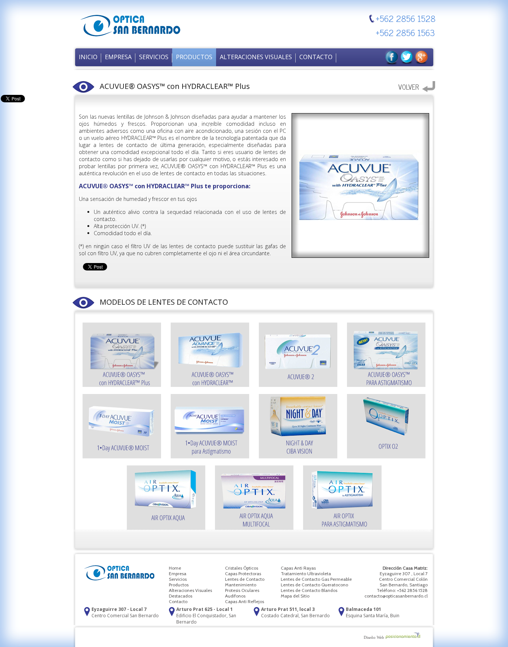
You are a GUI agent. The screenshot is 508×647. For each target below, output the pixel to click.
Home (175, 568)
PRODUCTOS (194, 57)
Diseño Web (374, 637)
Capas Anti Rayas (298, 568)
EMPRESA (118, 57)
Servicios (178, 579)
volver (408, 86)
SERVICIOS (153, 57)
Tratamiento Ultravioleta (306, 573)
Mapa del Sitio (295, 596)
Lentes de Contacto (244, 579)
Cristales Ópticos (241, 568)
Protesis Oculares (242, 590)
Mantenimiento (240, 584)
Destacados (180, 596)
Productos (179, 584)
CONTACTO (315, 57)
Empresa (177, 573)
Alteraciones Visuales (190, 590)
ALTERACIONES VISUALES (256, 57)
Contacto (178, 601)
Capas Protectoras (243, 573)
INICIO (88, 57)
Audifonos (235, 596)
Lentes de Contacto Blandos (309, 590)
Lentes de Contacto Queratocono (314, 584)
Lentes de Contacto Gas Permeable (316, 579)
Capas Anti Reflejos (244, 601)
